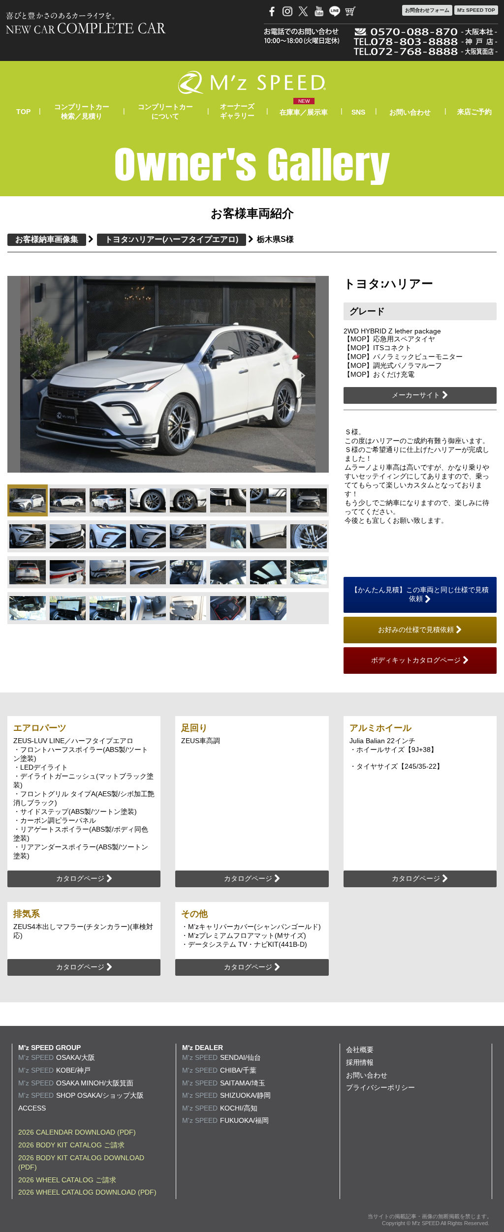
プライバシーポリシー (380, 1087)
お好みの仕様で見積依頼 (417, 629)
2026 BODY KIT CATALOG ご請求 (71, 1145)
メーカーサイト (417, 395)
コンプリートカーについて (165, 111)
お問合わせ (427, 10)
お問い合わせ (410, 112)
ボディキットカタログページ (417, 660)
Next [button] (302, 374)
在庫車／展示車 (304, 112)
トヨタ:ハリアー (171, 239)
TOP (23, 112)
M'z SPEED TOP (476, 10)
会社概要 (360, 1049)
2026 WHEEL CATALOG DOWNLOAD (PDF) (87, 1192)
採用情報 (360, 1062)
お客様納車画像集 (46, 239)
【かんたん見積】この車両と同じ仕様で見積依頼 (420, 594)
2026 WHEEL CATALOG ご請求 (67, 1180)
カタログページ (81, 878)
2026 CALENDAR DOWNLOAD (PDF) (77, 1132)
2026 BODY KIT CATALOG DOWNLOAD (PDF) (81, 1163)
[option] (167, 374)
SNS (358, 112)
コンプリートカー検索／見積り (81, 111)
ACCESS (32, 1108)
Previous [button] (34, 374)
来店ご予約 (474, 112)
